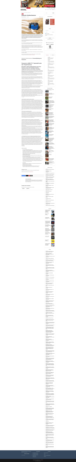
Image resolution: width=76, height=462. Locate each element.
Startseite (23, 12)
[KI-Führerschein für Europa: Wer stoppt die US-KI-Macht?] (47, 132)
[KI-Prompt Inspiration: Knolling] (47, 110)
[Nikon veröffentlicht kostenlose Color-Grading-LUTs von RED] (52, 226)
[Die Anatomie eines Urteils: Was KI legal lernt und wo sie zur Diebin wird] (47, 144)
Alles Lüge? (50, 154)
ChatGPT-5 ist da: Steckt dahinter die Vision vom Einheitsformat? (51, 124)
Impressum (45, 456)
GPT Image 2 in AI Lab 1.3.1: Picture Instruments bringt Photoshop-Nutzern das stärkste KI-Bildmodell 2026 (51, 101)
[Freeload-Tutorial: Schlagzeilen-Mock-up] (52, 218)
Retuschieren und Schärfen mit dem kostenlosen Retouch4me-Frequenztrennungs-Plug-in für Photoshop (48, 229)
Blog (47, 9)
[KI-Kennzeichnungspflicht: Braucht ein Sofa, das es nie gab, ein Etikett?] (47, 159)
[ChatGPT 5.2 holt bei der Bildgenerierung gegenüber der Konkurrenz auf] (47, 163)
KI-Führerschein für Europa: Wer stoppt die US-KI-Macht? (51, 131)
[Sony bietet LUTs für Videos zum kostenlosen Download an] (52, 234)
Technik (25, 12)
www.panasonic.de (31, 171)
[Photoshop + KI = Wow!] (47, 91)
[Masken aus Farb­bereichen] (52, 215)
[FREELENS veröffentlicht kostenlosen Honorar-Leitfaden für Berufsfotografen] (52, 211)
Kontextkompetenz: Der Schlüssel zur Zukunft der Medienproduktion (51, 117)
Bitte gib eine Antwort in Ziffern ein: (49, 34)
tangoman (49, 82)
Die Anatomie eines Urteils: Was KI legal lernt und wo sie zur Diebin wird (51, 143)
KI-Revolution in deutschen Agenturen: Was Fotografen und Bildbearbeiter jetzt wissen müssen (51, 147)
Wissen (50, 9)
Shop (45, 9)
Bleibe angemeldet (47, 33)
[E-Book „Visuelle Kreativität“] (52, 241)
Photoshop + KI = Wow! (51, 89)
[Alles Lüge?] (47, 155)
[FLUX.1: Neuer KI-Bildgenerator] (47, 98)
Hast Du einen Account (49, 39)
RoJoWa (48, 66)
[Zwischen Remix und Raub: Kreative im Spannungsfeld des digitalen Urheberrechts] (47, 113)
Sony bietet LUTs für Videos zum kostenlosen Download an (47, 233)
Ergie (48, 69)
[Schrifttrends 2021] (52, 237)
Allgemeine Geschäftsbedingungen (47, 455)
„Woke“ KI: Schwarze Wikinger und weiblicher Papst (51, 151)
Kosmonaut (49, 60)
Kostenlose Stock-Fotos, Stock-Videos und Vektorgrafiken (47, 244)
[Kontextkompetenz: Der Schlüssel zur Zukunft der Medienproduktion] (47, 117)
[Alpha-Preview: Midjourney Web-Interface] (47, 94)
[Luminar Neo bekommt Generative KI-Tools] (47, 135)
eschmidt (49, 77)
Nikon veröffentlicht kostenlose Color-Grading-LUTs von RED (48, 225)
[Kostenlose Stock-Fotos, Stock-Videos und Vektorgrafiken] (52, 245)
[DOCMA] (24, 9)
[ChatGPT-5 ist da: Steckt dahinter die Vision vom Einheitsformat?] (47, 124)
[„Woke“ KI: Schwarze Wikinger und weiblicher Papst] (47, 152)
